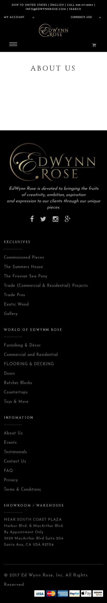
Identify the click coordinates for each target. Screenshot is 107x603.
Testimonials (15, 452)
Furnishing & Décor (22, 346)
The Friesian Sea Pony (25, 276)
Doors (9, 374)
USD (89, 17)
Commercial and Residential (31, 355)
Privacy (11, 480)
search (74, 9)
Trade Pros (14, 295)
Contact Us (15, 462)
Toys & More (16, 402)
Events (10, 443)
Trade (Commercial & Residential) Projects (46, 286)
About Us (13, 433)
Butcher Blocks (18, 383)
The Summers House (23, 267)
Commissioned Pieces (24, 258)
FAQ (8, 471)
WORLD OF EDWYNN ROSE (33, 330)
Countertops (16, 392)
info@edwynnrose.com (46, 9)
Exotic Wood (16, 305)
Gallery (11, 314)
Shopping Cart (90, 45)
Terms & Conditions (22, 490)
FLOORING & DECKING (29, 364)
